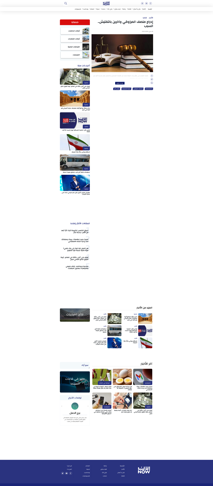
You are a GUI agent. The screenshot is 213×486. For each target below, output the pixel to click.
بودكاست (85, 9)
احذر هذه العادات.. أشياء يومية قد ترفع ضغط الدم (123, 411)
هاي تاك (109, 9)
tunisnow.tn (149, 89)
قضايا (145, 18)
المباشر (92, 9)
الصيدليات (76, 54)
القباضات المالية (74, 46)
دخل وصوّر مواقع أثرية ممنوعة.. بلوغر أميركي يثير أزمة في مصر (75, 109)
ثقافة (129, 9)
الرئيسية (150, 9)
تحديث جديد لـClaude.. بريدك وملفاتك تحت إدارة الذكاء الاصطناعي (74, 240)
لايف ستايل (117, 9)
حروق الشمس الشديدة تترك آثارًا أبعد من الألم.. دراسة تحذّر (74, 231)
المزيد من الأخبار (144, 308)
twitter (62, 473)
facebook (70, 473)
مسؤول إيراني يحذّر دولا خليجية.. (80, 152)
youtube (66, 473)
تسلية (98, 9)
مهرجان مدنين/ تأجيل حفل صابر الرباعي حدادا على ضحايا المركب (76, 193)
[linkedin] (152, 83)
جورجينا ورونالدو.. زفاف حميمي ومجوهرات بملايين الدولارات (77, 267)
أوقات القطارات (74, 38)
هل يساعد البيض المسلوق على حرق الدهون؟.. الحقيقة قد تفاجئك (123, 388)
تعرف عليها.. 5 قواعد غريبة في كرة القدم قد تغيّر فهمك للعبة (102, 387)
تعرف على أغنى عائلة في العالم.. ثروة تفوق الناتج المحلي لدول (75, 87)
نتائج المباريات (75, 314)
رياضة (124, 9)
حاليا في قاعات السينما (75, 381)
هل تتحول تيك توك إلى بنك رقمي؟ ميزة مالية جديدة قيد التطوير (75, 249)
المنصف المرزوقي (138, 89)
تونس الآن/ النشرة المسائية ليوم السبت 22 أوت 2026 (76, 131)
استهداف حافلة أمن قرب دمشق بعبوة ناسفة (76, 172)
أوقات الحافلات (74, 30)
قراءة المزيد (119, 83)
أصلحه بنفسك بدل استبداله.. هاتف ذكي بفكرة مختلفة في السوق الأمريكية (102, 412)
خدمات (103, 9)
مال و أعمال (137, 9)
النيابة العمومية (126, 89)
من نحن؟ (69, 466)
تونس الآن (116, 89)
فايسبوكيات (78, 9)
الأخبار (144, 9)
